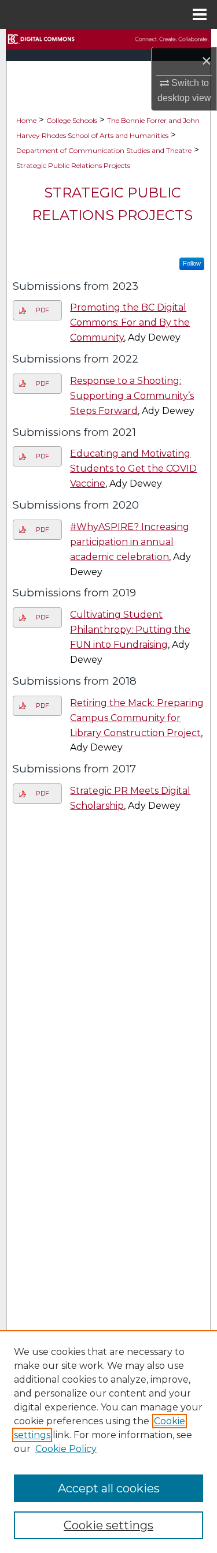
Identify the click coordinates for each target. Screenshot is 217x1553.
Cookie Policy (66, 1448)
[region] (108, 1441)
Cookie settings (108, 1525)
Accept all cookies (109, 1488)
